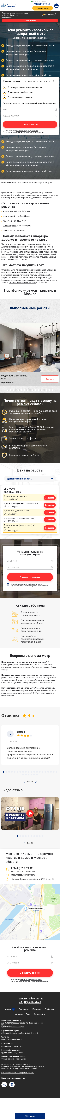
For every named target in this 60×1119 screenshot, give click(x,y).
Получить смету (30, 20)
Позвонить (31, 1116)
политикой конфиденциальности (27, 131)
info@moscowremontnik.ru (23, 875)
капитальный (9, 216)
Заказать (49, 498)
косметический (10, 211)
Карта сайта (39, 1014)
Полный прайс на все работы (22, 282)
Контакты (37, 1009)
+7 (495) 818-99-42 (41, 4)
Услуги (8, 1009)
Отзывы (19, 1014)
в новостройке (9, 226)
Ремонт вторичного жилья (22, 182)
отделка (7, 230)
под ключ (7, 221)
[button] (24, 781)
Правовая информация (10, 1066)
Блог (28, 1014)
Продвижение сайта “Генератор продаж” (17, 1073)
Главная (5, 182)
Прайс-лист (50, 1009)
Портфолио (24, 1009)
